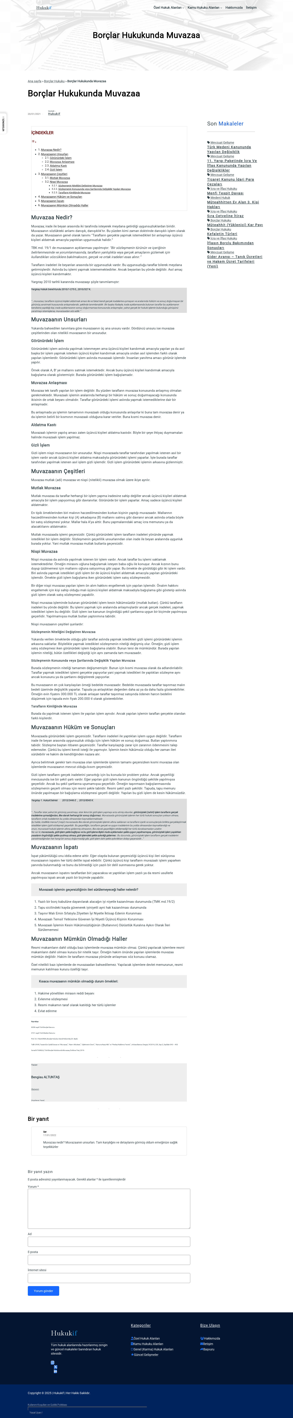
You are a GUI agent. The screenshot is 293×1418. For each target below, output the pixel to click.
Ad (30, 1234)
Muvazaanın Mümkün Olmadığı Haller (64, 205)
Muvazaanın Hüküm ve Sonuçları (61, 196)
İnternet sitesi (37, 1270)
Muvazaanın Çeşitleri (54, 174)
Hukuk (42, 7)
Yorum (33, 1186)
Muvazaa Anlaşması (62, 161)
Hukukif (54, 113)
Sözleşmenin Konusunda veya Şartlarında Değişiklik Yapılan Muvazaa (94, 189)
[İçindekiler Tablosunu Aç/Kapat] (33, 142)
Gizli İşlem (56, 169)
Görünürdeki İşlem (61, 158)
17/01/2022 (49, 1135)
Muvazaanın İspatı (52, 201)
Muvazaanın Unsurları (54, 154)
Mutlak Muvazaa (60, 178)
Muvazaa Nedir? (51, 149)
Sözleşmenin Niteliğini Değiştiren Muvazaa (80, 185)
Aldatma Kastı (58, 165)
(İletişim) (35, 1089)
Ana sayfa (34, 81)
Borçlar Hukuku (54, 81)
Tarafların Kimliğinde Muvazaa (74, 192)
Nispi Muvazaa (59, 181)
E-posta (33, 1252)
